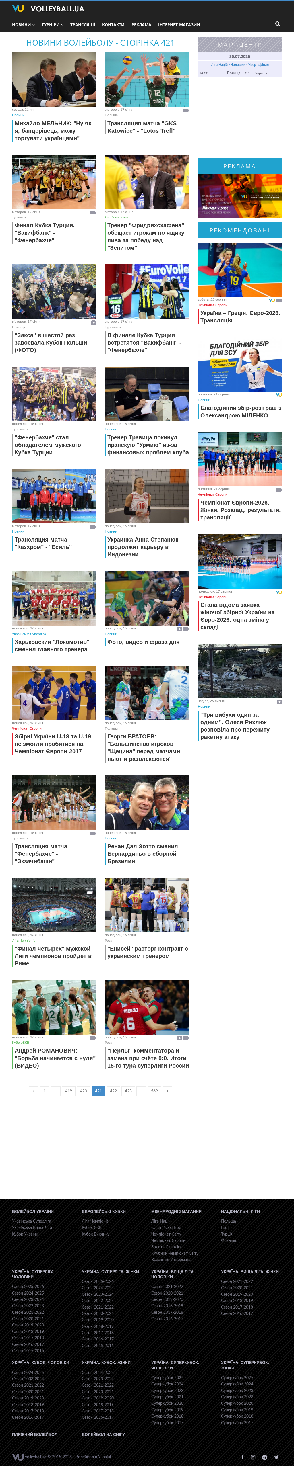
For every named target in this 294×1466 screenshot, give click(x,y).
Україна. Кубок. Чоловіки (40, 1362)
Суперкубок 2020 (167, 1404)
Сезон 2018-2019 (28, 1332)
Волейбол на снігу (103, 1434)
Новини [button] (21, 24)
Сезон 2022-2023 (28, 1306)
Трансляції (82, 24)
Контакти (113, 24)
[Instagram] (253, 1457)
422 (113, 1091)
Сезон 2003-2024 (28, 1379)
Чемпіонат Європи (27, 728)
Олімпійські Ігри (166, 1228)
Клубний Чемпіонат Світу (174, 1254)
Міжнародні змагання (176, 1211)
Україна (261, 73)
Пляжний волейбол (34, 1434)
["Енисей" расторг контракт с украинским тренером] (147, 905)
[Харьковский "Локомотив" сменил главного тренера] (54, 598)
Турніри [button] (51, 24)
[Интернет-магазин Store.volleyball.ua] (240, 196)
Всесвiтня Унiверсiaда (171, 1260)
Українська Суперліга (29, 634)
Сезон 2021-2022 (28, 1313)
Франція (228, 1241)
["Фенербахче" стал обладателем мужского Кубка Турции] (54, 394)
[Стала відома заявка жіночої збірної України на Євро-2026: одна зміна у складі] (240, 561)
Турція (227, 1234)
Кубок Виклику (95, 1234)
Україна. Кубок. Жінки (106, 1362)
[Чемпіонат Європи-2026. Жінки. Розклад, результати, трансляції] (240, 459)
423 (128, 1091)
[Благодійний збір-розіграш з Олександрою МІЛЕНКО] (240, 364)
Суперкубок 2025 (167, 1378)
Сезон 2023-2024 (28, 1300)
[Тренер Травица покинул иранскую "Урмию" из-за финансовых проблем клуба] (147, 394)
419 (68, 1091)
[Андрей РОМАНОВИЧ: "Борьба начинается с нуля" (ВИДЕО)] (54, 1007)
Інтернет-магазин (179, 24)
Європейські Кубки (104, 1211)
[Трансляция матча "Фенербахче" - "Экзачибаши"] (54, 802)
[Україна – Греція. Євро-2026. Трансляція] (240, 270)
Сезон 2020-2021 (28, 1319)
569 (154, 1091)
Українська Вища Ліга (32, 1228)
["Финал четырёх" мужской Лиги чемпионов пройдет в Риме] (54, 905)
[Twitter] (276, 1457)
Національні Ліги (240, 1211)
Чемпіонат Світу (166, 1234)
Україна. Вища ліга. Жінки (250, 1271)
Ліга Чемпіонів (116, 217)
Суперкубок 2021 (167, 1397)
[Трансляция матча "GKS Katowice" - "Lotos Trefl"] (147, 79)
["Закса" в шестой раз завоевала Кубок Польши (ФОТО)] (54, 291)
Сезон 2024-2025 (28, 1293)
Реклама (141, 24)
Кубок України (25, 1234)
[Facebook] (242, 1457)
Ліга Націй (161, 1221)
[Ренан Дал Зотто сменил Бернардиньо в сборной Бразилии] (147, 802)
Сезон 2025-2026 (28, 1287)
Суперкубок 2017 (167, 1423)
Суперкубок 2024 (167, 1384)
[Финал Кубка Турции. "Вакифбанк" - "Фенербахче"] (54, 182)
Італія (226, 1228)
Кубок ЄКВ (20, 1042)
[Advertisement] (101, 1153)
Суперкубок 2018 (167, 1416)
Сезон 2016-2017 (28, 1345)
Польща (111, 115)
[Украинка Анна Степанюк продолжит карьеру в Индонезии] (147, 496)
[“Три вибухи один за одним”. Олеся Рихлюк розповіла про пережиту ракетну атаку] (240, 671)
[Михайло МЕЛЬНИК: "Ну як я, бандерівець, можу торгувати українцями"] (54, 79)
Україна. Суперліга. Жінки (110, 1271)
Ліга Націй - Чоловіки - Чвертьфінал (240, 65)
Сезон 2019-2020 (28, 1325)
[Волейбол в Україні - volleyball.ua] (48, 8)
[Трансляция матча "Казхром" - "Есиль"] (54, 496)
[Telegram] (264, 1457)
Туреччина (20, 217)
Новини (18, 115)
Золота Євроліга (166, 1247)
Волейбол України (33, 1211)
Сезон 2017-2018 (28, 1338)
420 (83, 1091)
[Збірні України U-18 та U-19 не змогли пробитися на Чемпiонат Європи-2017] (54, 693)
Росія (109, 940)
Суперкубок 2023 (167, 1391)
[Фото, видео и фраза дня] (147, 598)
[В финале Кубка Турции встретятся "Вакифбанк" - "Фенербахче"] (147, 291)
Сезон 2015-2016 (28, 1351)
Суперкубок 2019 (167, 1410)
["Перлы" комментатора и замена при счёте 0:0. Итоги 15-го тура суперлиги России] (147, 1007)
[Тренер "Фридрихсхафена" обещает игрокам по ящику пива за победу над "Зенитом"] (147, 182)
